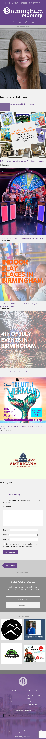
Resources (33, 704)
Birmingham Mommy (21, 731)
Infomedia (27, 737)
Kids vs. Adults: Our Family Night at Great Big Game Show (22, 238)
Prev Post (11, 565)
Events (24, 3)
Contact (33, 3)
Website (6, 539)
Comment (8, 507)
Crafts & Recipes (32, 698)
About (15, 3)
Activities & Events (33, 695)
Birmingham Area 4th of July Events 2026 (16, 372)
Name (6, 530)
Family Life (33, 701)
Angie (32, 104)
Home (7, 3)
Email (6, 535)
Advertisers (13, 701)
